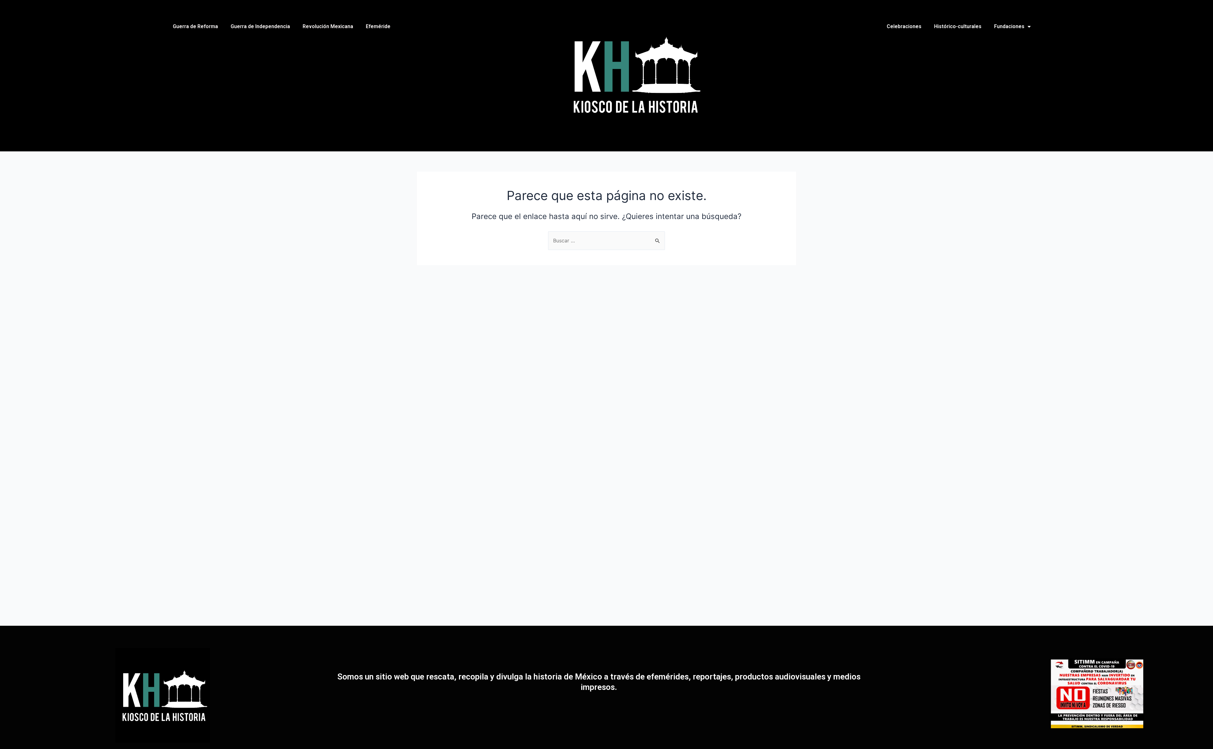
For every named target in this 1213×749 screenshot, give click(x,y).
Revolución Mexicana (328, 26)
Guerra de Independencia (260, 26)
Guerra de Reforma (195, 26)
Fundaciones (1009, 26)
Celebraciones (904, 26)
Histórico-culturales (957, 26)
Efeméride (378, 26)
